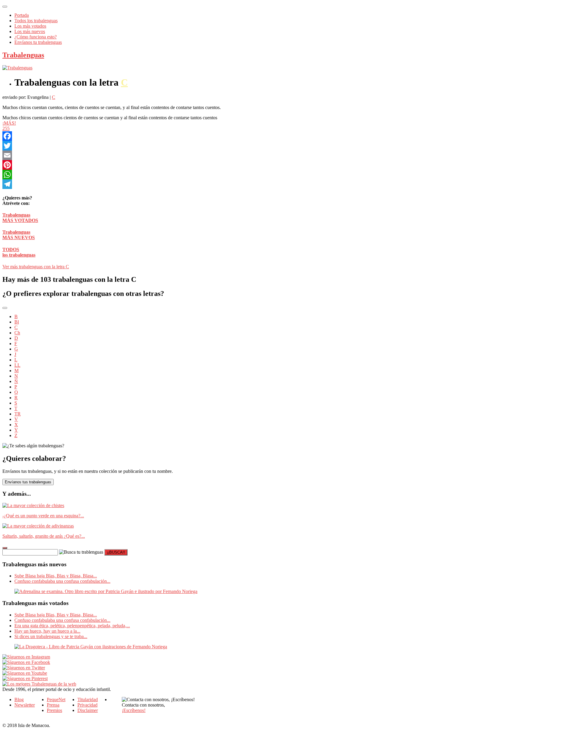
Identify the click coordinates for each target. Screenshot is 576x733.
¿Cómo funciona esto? (35, 36)
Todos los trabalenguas (36, 20)
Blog (19, 699)
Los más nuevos (29, 31)
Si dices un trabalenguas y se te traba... (50, 636)
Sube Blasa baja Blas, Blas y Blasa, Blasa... (55, 575)
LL (17, 365)
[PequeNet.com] (17, 67)
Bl (16, 321)
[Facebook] (170, 136)
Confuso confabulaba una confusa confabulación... (62, 581)
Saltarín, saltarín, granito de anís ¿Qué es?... (43, 536)
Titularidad (87, 699)
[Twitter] (170, 146)
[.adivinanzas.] (38, 525)
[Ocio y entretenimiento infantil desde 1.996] (39, 683)
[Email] (170, 155)
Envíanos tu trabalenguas (38, 42)
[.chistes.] (33, 505)
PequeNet (56, 699)
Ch (17, 332)
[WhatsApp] (170, 174)
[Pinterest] (170, 165)
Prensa (53, 704)
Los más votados (30, 26)
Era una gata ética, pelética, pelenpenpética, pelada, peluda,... (72, 625)
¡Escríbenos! (134, 710)
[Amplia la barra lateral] (4, 548)
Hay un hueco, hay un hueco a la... (47, 631)
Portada (21, 15)
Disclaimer (87, 710)
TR (17, 413)
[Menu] (4, 7)
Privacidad (87, 704)
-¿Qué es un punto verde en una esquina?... (43, 515)
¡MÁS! (9, 123)
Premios (54, 710)
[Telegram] (170, 184)
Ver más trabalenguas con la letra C (35, 266)
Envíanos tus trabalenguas (28, 482)
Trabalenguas (23, 55)
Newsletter (24, 704)
